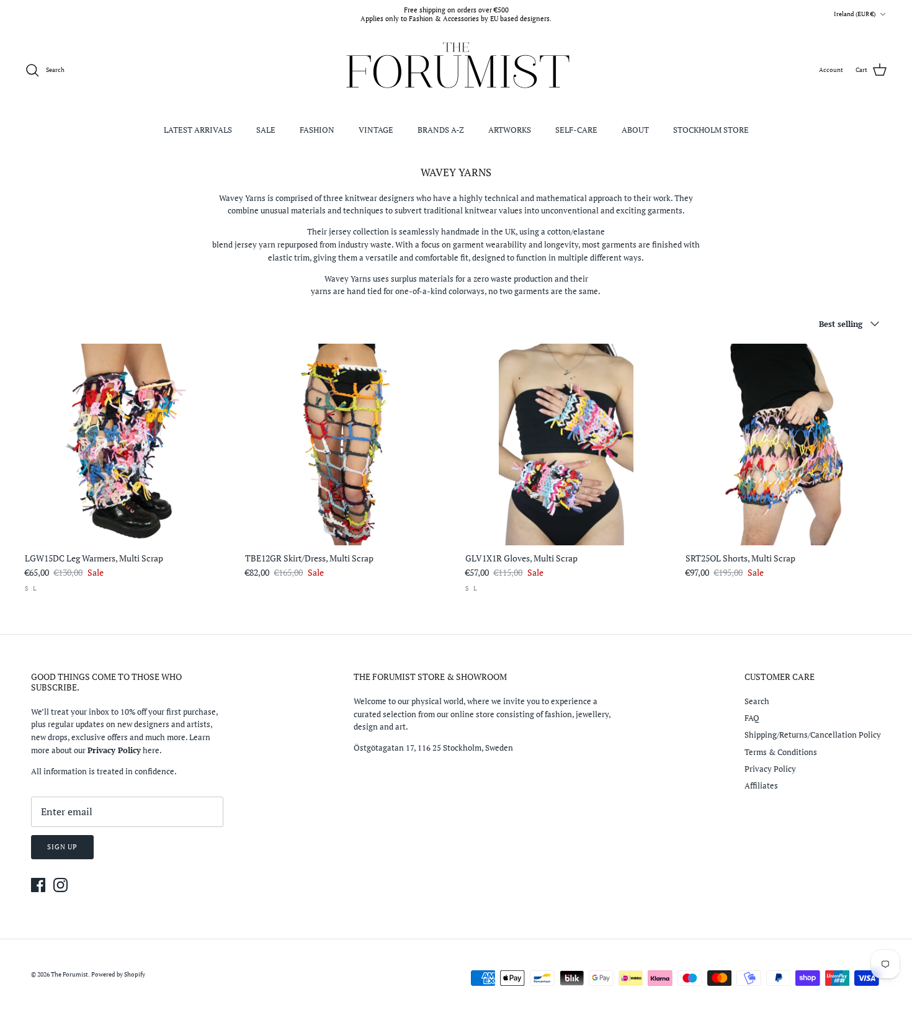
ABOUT (635, 129)
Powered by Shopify (118, 974)
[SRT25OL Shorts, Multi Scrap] (786, 444)
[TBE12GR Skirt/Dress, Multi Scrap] (346, 444)
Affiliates (761, 785)
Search (756, 701)
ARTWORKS (509, 129)
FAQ (751, 717)
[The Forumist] (456, 70)
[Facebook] (38, 885)
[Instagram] (60, 885)
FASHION (317, 129)
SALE (265, 129)
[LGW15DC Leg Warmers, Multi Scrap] (125, 444)
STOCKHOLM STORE (711, 129)
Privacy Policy (770, 768)
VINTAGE (376, 129)
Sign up (62, 847)
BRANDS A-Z (441, 129)
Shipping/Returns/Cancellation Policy (812, 734)
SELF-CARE (576, 129)
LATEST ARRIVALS (198, 129)
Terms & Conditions (780, 752)
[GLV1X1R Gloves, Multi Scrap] (566, 444)
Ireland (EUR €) (854, 14)
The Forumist (69, 974)
